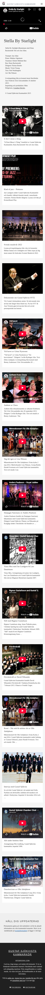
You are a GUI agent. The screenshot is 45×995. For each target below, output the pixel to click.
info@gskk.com (22, 960)
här (33, 980)
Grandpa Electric (19, 88)
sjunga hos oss (20, 978)
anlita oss (11, 978)
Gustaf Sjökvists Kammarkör (21, 4)
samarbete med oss (18, 980)
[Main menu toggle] (42, 4)
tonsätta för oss (31, 978)
